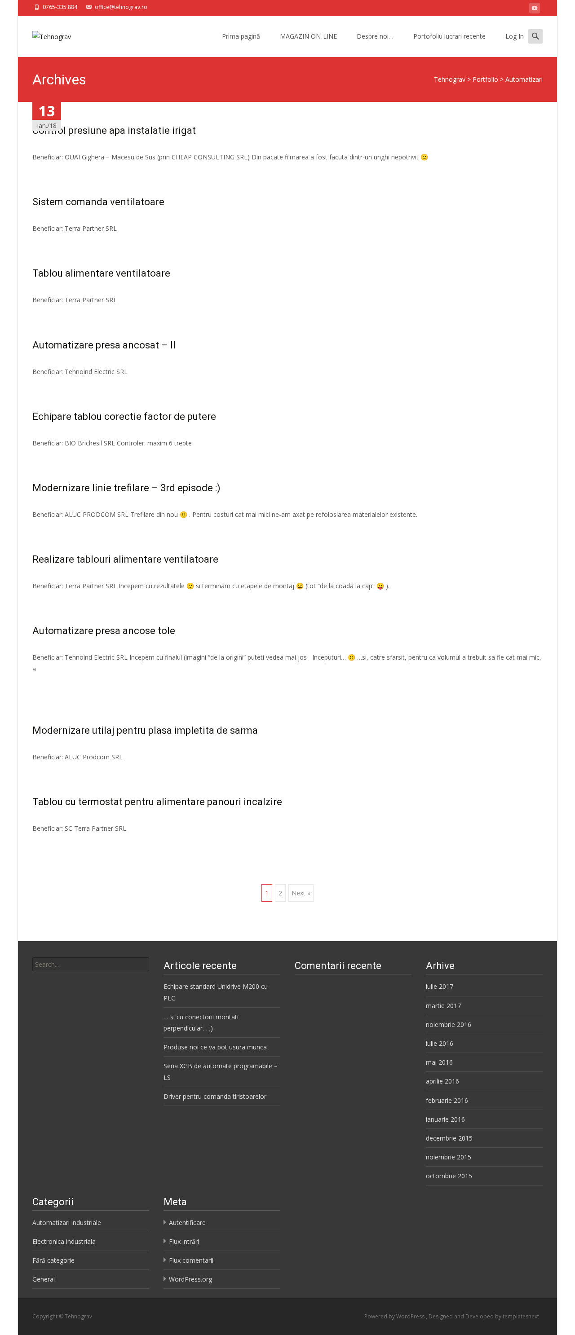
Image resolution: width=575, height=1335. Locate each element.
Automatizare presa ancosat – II (104, 345)
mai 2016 (439, 1062)
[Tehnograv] (44, 34)
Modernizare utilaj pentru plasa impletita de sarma (145, 730)
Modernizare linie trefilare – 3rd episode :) (126, 487)
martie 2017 (443, 1005)
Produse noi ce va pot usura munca (215, 1047)
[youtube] (534, 9)
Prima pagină (241, 36)
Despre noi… (375, 36)
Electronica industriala (64, 1241)
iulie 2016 (439, 1043)
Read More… (52, 685)
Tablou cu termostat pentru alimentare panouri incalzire (157, 801)
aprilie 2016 (442, 1081)
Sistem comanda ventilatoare (98, 201)
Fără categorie (53, 1260)
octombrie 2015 (449, 1176)
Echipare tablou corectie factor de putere (124, 416)
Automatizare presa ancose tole (103, 630)
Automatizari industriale (66, 1222)
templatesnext (521, 1316)
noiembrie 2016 (448, 1024)
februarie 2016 (447, 1100)
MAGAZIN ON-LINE (308, 36)
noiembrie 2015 (448, 1157)
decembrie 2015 (449, 1138)
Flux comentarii (191, 1260)
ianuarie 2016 (445, 1119)
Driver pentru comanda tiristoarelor (215, 1096)
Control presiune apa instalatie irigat (114, 130)
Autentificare (187, 1222)
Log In (514, 36)
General (43, 1279)
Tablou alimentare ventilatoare (101, 273)
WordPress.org (190, 1279)
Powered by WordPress (395, 1316)
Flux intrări (184, 1241)
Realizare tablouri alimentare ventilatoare (125, 559)
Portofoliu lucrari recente (449, 36)
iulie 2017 (439, 986)
